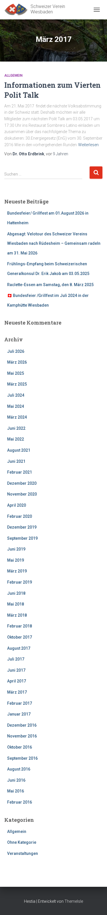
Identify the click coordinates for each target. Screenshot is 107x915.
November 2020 (22, 494)
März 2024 (17, 417)
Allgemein (13, 76)
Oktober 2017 (19, 637)
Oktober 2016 (19, 747)
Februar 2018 (19, 626)
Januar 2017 (19, 714)
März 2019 (17, 571)
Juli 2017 (15, 659)
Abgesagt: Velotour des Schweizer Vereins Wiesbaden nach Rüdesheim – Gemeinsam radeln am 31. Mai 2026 (53, 243)
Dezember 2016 (22, 725)
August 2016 (18, 769)
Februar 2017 (19, 703)
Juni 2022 (16, 428)
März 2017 (17, 692)
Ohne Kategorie (21, 842)
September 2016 (22, 758)
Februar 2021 (19, 472)
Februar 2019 (19, 582)
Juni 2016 (16, 780)
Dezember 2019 (22, 527)
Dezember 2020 (22, 483)
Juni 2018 (16, 593)
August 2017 (18, 648)
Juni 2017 (16, 670)
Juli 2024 (15, 395)
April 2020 (16, 505)
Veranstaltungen (22, 853)
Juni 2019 (16, 549)
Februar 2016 (19, 802)
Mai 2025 (15, 373)
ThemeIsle (73, 901)
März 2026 (17, 362)
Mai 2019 (15, 560)
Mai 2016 (15, 791)
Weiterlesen (88, 144)
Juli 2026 (15, 351)
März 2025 (17, 384)
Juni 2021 (16, 461)
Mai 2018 (15, 604)
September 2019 (22, 538)
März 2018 (17, 615)
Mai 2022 (15, 439)
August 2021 (18, 450)
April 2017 (16, 681)
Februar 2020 (19, 516)
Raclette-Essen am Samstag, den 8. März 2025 (50, 284)
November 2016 (22, 736)
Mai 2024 (15, 406)
